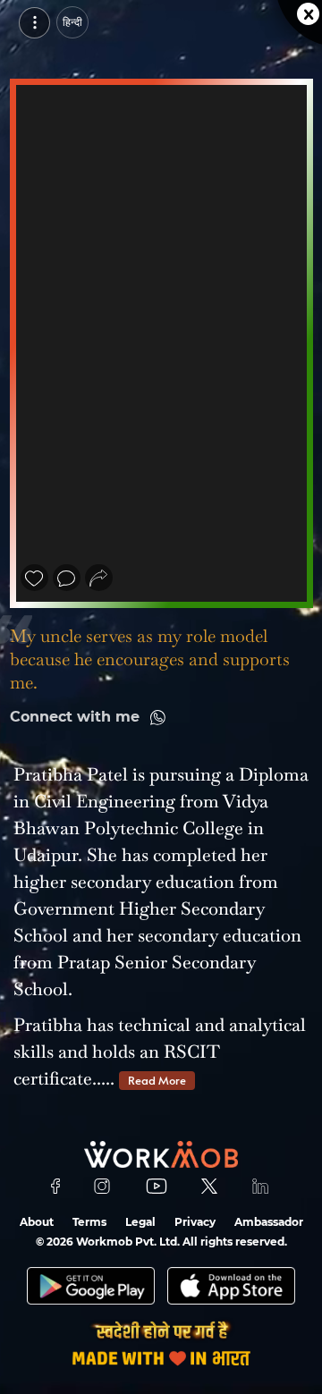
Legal (140, 1222)
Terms (89, 1222)
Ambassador (268, 1222)
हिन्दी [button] (72, 22)
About (37, 1222)
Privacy (195, 1222)
